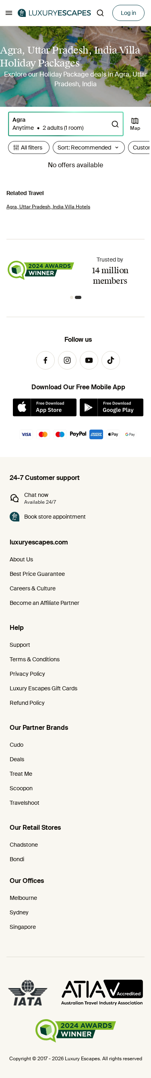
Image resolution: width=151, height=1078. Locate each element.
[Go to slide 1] (73, 297)
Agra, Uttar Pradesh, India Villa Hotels (48, 207)
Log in (128, 13)
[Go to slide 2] (79, 297)
